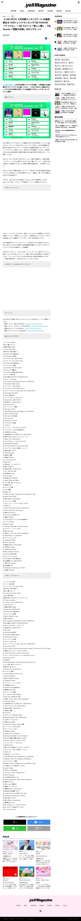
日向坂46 (59, 69)
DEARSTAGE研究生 (61, 84)
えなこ (66, 78)
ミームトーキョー (45, 880)
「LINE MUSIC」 (9, 85)
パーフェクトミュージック (42, 856)
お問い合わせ (31, 919)
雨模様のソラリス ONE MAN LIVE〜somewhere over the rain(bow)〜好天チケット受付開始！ (43, 862)
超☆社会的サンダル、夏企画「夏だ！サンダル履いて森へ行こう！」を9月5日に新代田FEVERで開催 (26, 886)
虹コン (71, 62)
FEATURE (13, 11)
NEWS (22, 11)
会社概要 (5, 919)
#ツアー (10, 853)
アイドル (59, 66)
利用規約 (12, 919)
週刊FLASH (59, 81)
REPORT (41, 11)
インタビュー (60, 72)
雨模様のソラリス (40, 858)
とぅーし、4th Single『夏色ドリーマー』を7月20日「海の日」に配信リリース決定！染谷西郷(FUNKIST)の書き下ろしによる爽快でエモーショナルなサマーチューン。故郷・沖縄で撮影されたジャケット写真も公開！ (26, 857)
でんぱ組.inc (66, 59)
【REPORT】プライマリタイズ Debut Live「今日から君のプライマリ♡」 (65, 136)
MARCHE (59, 11)
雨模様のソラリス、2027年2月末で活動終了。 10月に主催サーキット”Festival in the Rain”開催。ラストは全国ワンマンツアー (10, 859)
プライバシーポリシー (21, 919)
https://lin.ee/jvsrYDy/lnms (33, 328)
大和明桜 (74, 75)
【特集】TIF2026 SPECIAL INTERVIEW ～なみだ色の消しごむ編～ (66, 140)
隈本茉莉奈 (59, 78)
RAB (21, 853)
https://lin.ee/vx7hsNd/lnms (34, 324)
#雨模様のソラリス (7, 856)
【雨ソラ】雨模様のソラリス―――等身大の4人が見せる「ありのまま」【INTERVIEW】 (66, 126)
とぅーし (26, 853)
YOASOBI (7, 35)
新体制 (38, 882)
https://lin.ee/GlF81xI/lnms (39, 326)
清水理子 (66, 75)
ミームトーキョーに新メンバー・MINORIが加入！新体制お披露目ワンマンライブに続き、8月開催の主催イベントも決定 (43, 886)
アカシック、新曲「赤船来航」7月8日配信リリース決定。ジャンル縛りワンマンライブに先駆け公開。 (10, 886)
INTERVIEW (31, 11)
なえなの (67, 81)
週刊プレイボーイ (70, 72)
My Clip (68, 11)
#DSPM (5, 853)
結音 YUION (71, 84)
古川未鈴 (59, 75)
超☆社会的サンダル (24, 882)
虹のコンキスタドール (62, 62)
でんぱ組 (74, 78)
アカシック (6, 880)
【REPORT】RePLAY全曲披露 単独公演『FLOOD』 (65, 131)
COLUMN (50, 11)
